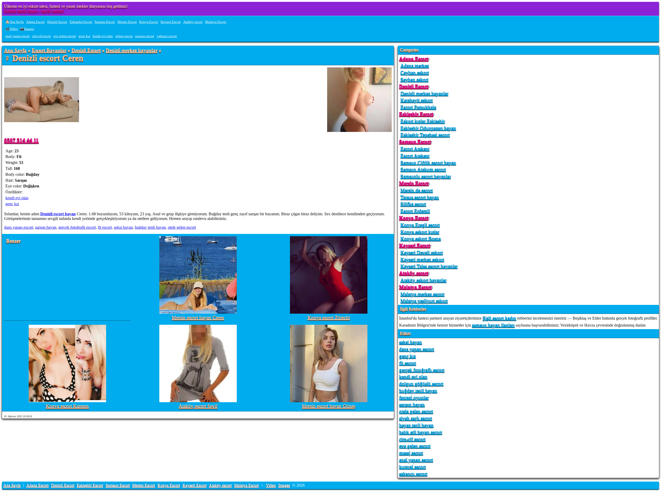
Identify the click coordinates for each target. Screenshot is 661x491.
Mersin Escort (127, 22)
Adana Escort (35, 22)
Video (271, 485)
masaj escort (411, 452)
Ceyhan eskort (414, 72)
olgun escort (124, 36)
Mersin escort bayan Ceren (198, 317)
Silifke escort (413, 204)
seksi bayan (123, 227)
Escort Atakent (414, 148)
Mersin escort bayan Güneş (328, 406)
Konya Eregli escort (420, 224)
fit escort (105, 227)
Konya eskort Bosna (420, 238)
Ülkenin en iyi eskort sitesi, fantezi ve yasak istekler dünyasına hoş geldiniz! (66, 6)
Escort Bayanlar (49, 50)
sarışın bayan (45, 227)
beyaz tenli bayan (416, 425)
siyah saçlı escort (415, 418)
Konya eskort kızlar (419, 231)
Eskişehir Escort (81, 22)
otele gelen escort (182, 227)
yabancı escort (167, 36)
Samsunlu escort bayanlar (425, 176)
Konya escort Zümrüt (329, 317)
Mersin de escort (416, 190)
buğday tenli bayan (150, 227)
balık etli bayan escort (420, 432)
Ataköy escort (193, 22)
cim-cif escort (41, 36)
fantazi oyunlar (414, 397)
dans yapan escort (18, 227)
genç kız (84, 36)
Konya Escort (148, 22)
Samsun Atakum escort (423, 169)
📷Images (27, 29)
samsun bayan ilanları (493, 325)
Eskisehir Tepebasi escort (425, 134)
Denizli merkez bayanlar (132, 50)
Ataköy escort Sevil (198, 406)
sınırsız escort (144, 36)
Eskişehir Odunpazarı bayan (428, 128)
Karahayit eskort (416, 100)
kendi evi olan (103, 36)
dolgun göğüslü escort (421, 383)
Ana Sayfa (15, 50)
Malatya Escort (215, 22)
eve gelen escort (64, 36)
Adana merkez (414, 65)
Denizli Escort (57, 22)
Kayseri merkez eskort (422, 259)
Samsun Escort (105, 22)
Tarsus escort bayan (419, 197)
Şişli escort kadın (499, 318)
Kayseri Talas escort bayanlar (429, 266)
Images (284, 485)
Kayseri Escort (171, 22)
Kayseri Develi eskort (421, 252)
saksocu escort (413, 473)
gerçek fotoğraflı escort (77, 227)
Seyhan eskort (414, 79)
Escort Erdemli (415, 210)
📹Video (11, 29)
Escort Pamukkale (418, 107)
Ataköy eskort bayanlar (423, 280)
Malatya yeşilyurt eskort (424, 300)
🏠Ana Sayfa (14, 22)
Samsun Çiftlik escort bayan (428, 162)
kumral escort (412, 466)
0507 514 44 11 (21, 140)
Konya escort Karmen (67, 406)
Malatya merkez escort (422, 294)
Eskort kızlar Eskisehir (422, 121)
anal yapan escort (17, 36)
